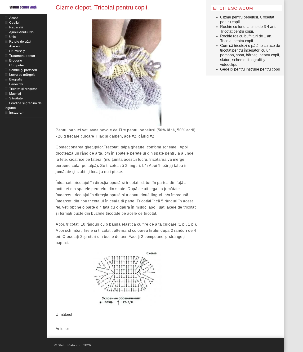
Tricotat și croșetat (23, 89)
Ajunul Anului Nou (22, 32)
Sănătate (16, 98)
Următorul (64, 314)
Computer (16, 65)
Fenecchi (16, 84)
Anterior (62, 329)
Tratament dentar (22, 56)
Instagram (16, 112)
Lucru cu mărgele (22, 74)
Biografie (15, 79)
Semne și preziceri (23, 70)
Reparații (16, 27)
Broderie (15, 60)
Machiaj (15, 93)
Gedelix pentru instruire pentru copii (250, 69)
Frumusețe (17, 51)
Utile (12, 37)
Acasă (13, 18)
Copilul (14, 22)
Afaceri (14, 46)
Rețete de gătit (20, 41)
